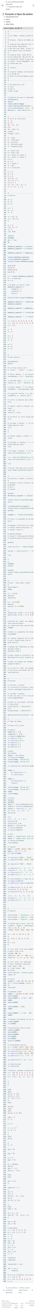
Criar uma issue (21, 1305)
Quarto (32, 1305)
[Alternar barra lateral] (2, 5)
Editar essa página (16, 1305)
